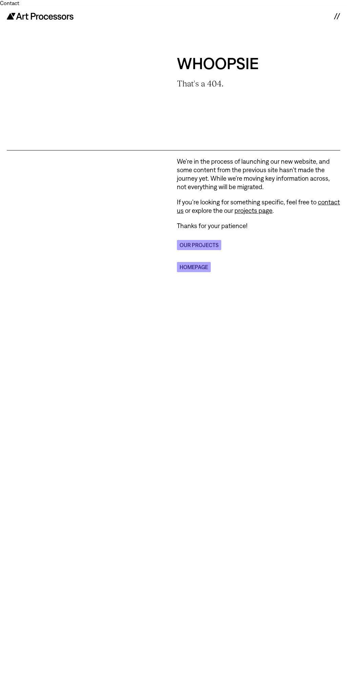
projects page (253, 210)
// (337, 16)
